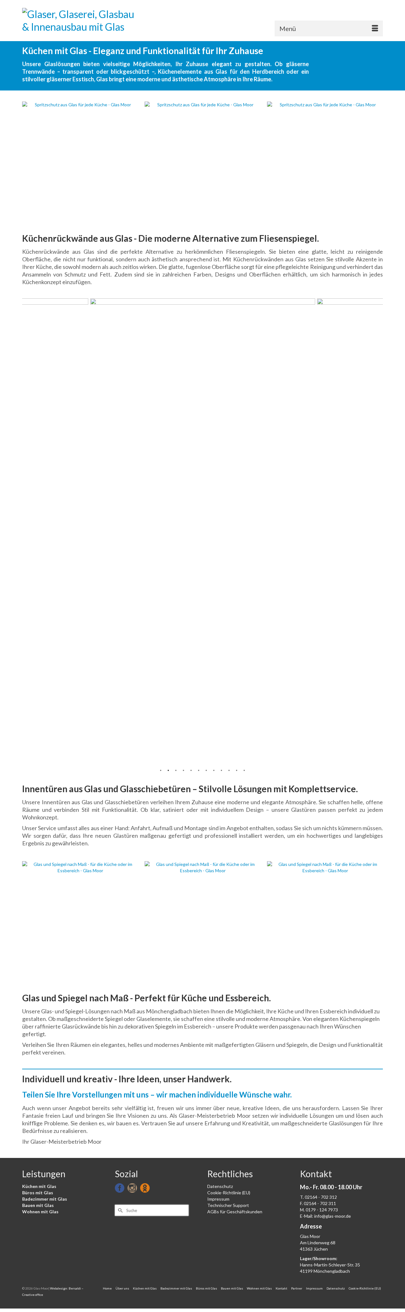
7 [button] (206, 770)
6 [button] (199, 770)
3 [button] (176, 770)
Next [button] (377, 161)
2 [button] (168, 770)
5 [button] (191, 770)
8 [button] (214, 770)
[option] (80, 161)
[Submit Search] (119, 1210)
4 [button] (183, 770)
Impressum (218, 1199)
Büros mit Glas (37, 1192)
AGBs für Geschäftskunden (234, 1211)
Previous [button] (27, 161)
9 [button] (221, 770)
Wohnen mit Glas (40, 1211)
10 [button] (229, 770)
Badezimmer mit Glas (44, 1199)
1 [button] (161, 770)
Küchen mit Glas (39, 1186)
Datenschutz (220, 1186)
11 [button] (237, 770)
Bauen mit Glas (38, 1205)
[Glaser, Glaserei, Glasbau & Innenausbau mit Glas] (79, 20)
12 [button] (244, 770)
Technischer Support (228, 1205)
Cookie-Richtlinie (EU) (228, 1192)
